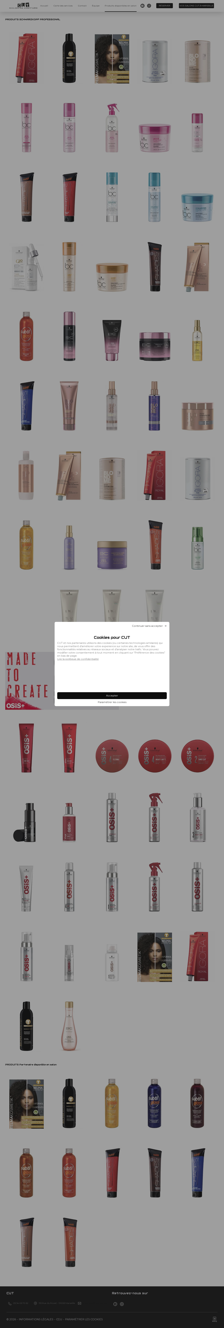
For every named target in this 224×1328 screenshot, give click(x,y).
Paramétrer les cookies (112, 702)
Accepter (112, 695)
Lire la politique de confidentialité (78, 659)
